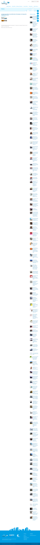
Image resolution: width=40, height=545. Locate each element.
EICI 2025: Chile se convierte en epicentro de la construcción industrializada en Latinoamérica (35, 387)
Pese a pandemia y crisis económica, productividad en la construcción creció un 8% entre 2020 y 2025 (35, 200)
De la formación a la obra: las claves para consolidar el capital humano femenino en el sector (35, 119)
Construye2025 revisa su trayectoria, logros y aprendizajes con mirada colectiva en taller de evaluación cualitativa (35, 372)
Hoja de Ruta (14, 6)
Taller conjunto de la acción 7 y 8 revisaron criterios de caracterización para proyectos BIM (35, 382)
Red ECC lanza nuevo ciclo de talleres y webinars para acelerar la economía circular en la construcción (35, 45)
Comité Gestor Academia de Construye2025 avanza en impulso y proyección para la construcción (35, 294)
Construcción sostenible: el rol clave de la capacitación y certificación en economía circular (35, 439)
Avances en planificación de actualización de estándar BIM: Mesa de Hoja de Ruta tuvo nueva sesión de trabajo (35, 205)
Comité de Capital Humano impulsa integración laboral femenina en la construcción (35, 335)
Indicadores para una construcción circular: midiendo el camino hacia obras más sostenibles (35, 244)
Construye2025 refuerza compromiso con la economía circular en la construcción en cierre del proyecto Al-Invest (35, 464)
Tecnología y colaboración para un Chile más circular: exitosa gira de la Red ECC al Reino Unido (35, 474)
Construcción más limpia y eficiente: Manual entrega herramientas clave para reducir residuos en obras (35, 358)
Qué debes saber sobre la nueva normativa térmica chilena (35, 354)
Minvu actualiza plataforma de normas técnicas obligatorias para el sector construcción (35, 40)
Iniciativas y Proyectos (26, 537)
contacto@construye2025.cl (33, 535)
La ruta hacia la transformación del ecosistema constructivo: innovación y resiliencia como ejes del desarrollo (35, 59)
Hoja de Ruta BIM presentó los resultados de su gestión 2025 (35, 178)
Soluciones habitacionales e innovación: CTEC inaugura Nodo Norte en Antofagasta (35, 455)
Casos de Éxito (25, 538)
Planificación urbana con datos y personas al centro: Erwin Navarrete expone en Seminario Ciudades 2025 (35, 310)
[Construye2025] (5, 2)
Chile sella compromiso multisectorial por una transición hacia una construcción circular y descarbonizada (35, 377)
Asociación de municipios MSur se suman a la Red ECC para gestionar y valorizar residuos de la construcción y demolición (35, 299)
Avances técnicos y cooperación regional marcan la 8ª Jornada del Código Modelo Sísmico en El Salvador (35, 261)
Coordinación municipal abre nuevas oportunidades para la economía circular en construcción (35, 74)
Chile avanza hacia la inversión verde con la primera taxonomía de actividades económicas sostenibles (35, 450)
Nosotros (25, 535)
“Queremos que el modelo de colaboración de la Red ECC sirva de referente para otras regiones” (35, 129)
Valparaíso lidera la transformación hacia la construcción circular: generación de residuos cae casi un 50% (35, 138)
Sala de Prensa (25, 539)
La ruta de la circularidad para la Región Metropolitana (35, 209)
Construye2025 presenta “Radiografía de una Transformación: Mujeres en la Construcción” (35, 30)
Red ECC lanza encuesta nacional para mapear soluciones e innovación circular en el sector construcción (35, 143)
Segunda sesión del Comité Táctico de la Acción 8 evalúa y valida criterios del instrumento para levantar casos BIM (35, 469)
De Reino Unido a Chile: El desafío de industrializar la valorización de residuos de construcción (35, 239)
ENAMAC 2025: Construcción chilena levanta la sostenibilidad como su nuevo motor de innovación (35, 289)
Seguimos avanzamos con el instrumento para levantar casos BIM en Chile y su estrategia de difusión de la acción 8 (35, 397)
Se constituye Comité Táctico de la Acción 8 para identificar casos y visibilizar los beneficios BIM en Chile (35, 500)
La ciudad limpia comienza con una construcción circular (35, 509)
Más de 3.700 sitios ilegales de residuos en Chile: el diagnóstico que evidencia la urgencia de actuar (35, 88)
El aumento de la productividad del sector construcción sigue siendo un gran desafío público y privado (35, 402)
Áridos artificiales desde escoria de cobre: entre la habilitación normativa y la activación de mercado (35, 79)
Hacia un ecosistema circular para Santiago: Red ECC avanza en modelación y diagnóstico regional (35, 195)
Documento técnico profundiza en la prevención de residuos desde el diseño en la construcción (35, 413)
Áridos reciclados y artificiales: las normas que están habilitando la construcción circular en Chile (35, 98)
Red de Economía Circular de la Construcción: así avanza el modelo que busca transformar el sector (35, 513)
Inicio (28, 1)
